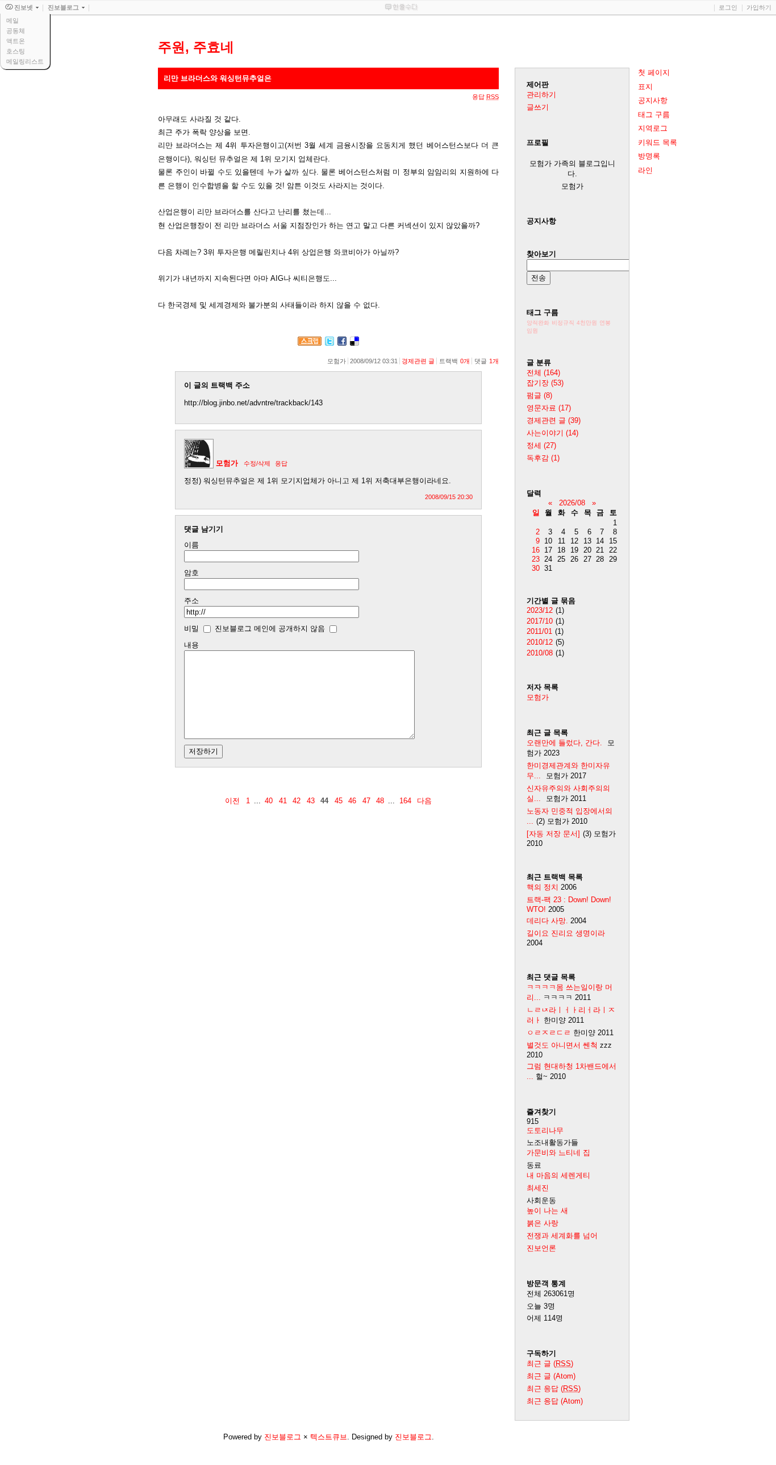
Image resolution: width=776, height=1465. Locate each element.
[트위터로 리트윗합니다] (329, 343)
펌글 (539, 395)
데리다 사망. (547, 920)
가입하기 (758, 7)
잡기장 (545, 383)
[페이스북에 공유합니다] (342, 343)
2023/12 (540, 610)
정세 (541, 445)
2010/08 (540, 653)
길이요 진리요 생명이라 (566, 933)
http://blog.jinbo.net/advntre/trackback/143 (253, 403)
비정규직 (563, 322)
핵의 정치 (542, 887)
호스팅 (15, 51)
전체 (543, 372)
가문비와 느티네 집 (558, 1152)
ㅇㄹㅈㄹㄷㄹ (549, 1032)
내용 (191, 645)
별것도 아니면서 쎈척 (562, 1045)
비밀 (191, 628)
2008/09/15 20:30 (449, 496)
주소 (191, 600)
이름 (191, 545)
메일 (12, 20)
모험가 (227, 463)
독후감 (543, 458)
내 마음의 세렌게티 (558, 1175)
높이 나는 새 (547, 1210)
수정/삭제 (257, 463)
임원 (532, 330)
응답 (281, 463)
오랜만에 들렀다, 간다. (564, 742)
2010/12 (540, 642)
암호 (191, 572)
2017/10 (540, 621)
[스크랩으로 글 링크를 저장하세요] (310, 343)
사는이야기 (552, 433)
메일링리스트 (25, 61)
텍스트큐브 (328, 1437)
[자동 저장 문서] (553, 833)
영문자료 (549, 408)
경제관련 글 (418, 361)
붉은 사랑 (542, 1223)
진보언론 (541, 1248)
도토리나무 (545, 1130)
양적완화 (538, 322)
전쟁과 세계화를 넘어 (562, 1235)
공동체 (15, 30)
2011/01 (539, 631)
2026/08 (572, 503)
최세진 (538, 1188)
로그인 (728, 7)
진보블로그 (282, 1437)
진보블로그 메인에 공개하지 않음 (270, 628)
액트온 (15, 41)
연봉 (605, 322)
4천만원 (587, 322)
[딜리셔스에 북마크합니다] (354, 343)
